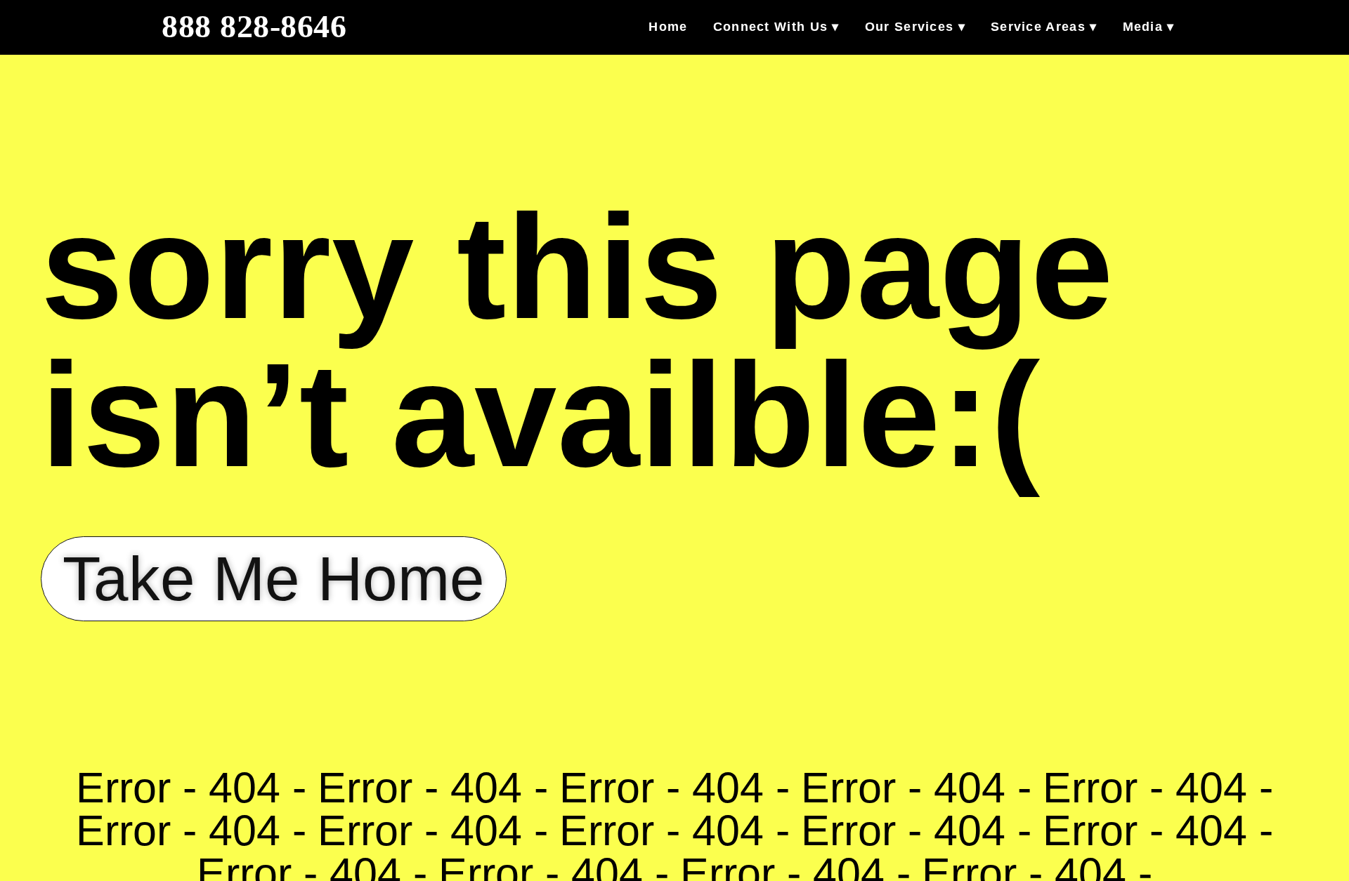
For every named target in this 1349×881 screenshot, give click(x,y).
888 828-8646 (254, 26)
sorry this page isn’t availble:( (577, 341)
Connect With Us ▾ (776, 27)
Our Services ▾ (915, 27)
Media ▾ (1149, 27)
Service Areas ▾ (1044, 27)
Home (668, 27)
